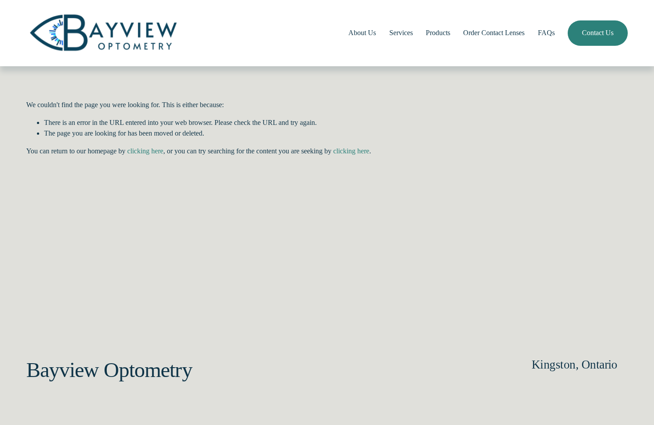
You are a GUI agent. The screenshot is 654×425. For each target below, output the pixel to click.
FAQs (546, 32)
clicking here (145, 151)
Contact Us (598, 32)
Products (438, 32)
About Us (362, 32)
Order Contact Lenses (494, 32)
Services (401, 32)
